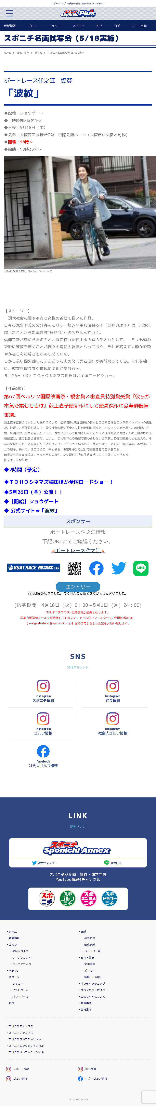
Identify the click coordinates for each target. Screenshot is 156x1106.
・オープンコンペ (20, 957)
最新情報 (10, 26)
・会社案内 (84, 1009)
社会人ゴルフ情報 (96, 1078)
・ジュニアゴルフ (20, 964)
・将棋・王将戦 (91, 977)
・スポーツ (13, 977)
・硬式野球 (88, 938)
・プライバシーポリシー (93, 990)
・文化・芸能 (86, 957)
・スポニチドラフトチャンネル (25, 1052)
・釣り (10, 1003)
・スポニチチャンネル (19, 1033)
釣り (99, 26)
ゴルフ (32, 26)
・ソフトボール (19, 990)
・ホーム (11, 931)
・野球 (82, 931)
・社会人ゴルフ (19, 951)
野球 (117, 26)
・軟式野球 (88, 944)
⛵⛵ (78, 551)
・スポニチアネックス (19, 1026)
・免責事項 (84, 1003)
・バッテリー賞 (91, 951)
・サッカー (16, 983)
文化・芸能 (139, 26)
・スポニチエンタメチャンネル (25, 1046)
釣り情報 (90, 1069)
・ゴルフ (11, 944)
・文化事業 (88, 964)
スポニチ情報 (21, 1069)
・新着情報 (13, 938)
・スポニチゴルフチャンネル (23, 1039)
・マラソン (13, 970)
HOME (7, 52)
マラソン (54, 26)
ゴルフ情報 (20, 1078)
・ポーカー (88, 970)
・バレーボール (19, 996)
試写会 (38, 52)
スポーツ (78, 26)
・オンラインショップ (91, 983)
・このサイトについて (91, 996)
